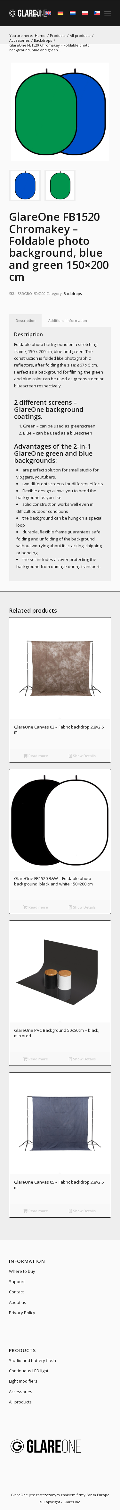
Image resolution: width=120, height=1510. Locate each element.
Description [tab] (26, 320)
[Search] (33, 13)
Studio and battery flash (32, 1360)
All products (20, 1402)
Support (17, 1281)
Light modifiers (23, 1381)
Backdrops (73, 293)
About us (17, 1302)
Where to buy (22, 1271)
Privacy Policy (22, 1313)
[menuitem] (33, 13)
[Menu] (107, 13)
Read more (38, 755)
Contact (16, 1292)
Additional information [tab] (67, 320)
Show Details (84, 755)
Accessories (20, 1391)
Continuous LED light (28, 1371)
